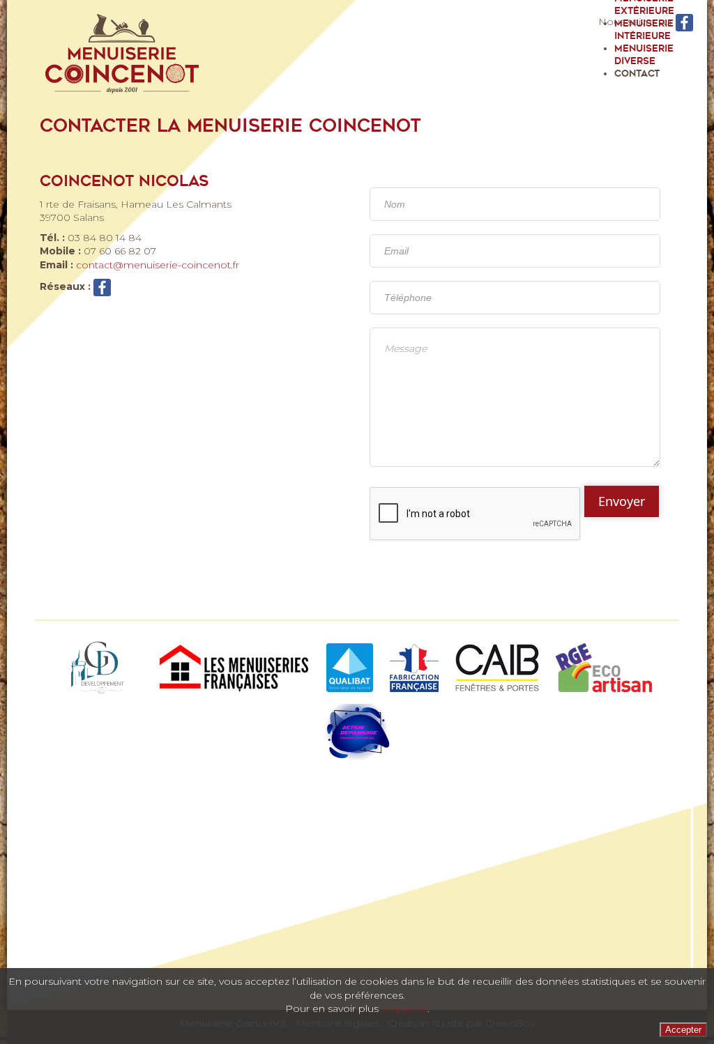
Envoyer (621, 501)
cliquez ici (404, 1008)
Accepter (683, 1029)
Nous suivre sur (637, 21)
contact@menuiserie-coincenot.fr (157, 265)
